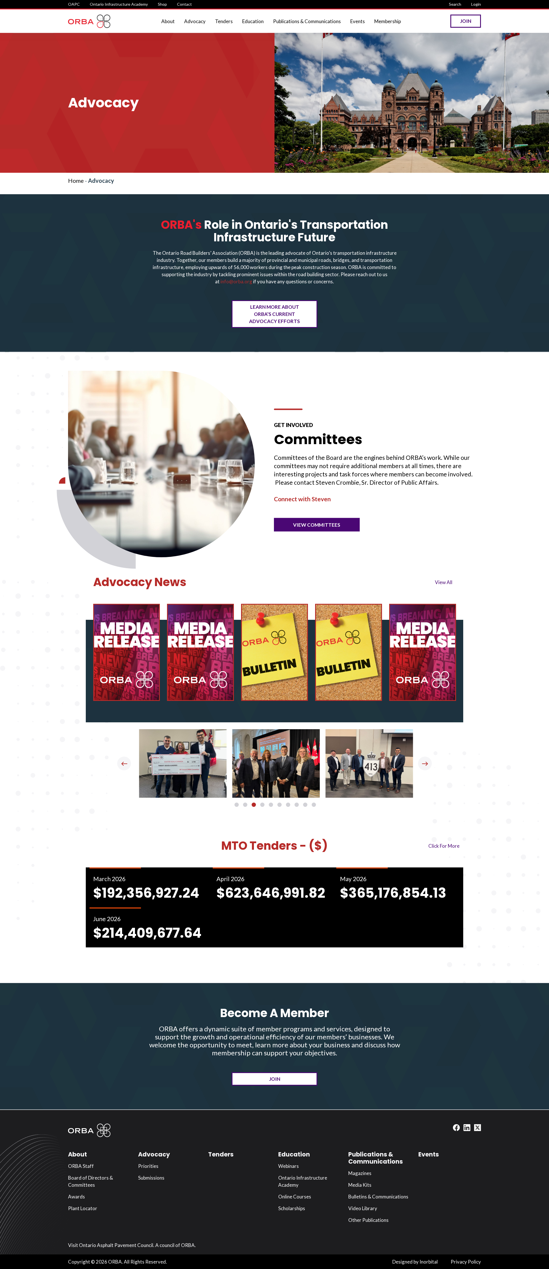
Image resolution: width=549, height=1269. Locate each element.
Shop (162, 4)
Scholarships (291, 1208)
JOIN (274, 1079)
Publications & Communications (307, 21)
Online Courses (294, 1197)
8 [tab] (297, 805)
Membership (387, 21)
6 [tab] (279, 805)
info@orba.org (236, 281)
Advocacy (195, 21)
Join (465, 21)
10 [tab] (314, 805)
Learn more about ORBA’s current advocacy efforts (274, 314)
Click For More (444, 846)
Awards (76, 1197)
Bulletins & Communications (378, 1197)
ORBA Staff (81, 1166)
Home (76, 180)
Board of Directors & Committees (90, 1181)
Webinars (288, 1166)
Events (357, 21)
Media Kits (359, 1185)
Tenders (224, 21)
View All (443, 582)
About (168, 21)
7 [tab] (288, 805)
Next (425, 763)
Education (253, 21)
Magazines (359, 1173)
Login (476, 4)
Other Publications (368, 1220)
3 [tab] (254, 805)
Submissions (151, 1178)
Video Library (362, 1208)
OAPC (74, 4)
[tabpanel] (181, 763)
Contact (184, 4)
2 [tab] (245, 805)
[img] (126, 652)
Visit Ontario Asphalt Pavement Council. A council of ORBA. (132, 1245)
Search (455, 4)
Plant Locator (82, 1208)
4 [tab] (262, 805)
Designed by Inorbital (415, 1262)
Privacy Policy (466, 1262)
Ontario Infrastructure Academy (119, 4)
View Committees (316, 525)
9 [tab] (305, 805)
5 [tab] (271, 805)
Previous (124, 763)
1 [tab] (236, 805)
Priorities (148, 1166)
